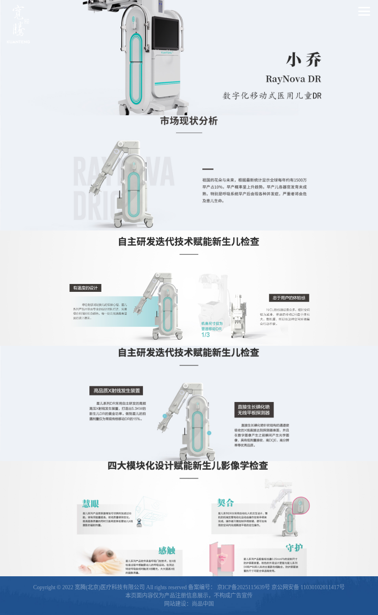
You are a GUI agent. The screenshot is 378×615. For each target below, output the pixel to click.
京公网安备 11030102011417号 (308, 587)
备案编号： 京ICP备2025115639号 (229, 587)
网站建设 (175, 604)
